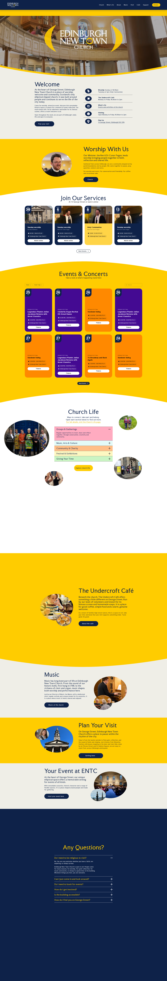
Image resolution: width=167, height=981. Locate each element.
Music (126, 5)
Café (138, 5)
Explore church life (83, 468)
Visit (132, 5)
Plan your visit (43, 124)
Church (101, 5)
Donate (156, 5)
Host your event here (56, 796)
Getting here (90, 756)
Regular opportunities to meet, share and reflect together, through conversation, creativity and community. (73, 435)
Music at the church (55, 705)
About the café (87, 623)
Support (146, 5)
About (119, 5)
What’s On (110, 5)
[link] (39, 240)
